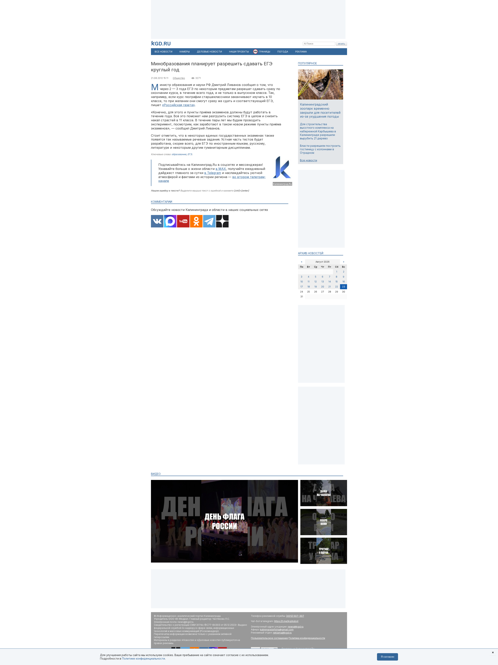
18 (308, 286)
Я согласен (387, 656)
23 (343, 286)
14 (329, 281)
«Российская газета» (178, 105)
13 (322, 281)
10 (301, 281)
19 (315, 286)
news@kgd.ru (295, 626)
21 (329, 286)
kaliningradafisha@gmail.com (277, 629)
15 (336, 281)
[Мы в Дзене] (222, 221)
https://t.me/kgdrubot (286, 621)
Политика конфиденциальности (306, 638)
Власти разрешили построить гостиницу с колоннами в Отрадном (320, 149)
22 (336, 286)
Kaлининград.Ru (282, 184)
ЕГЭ (190, 154)
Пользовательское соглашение (269, 638)
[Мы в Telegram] (209, 221)
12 (315, 281)
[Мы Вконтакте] (157, 221)
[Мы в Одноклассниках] (196, 221)
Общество (179, 78)
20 (322, 286)
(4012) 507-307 (295, 615)
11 (308, 281)
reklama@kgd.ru (282, 632)
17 (301, 286)
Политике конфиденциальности (143, 658)
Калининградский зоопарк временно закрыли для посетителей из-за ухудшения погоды (320, 110)
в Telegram (212, 173)
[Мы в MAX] (170, 221)
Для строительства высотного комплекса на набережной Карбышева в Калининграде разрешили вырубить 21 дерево (318, 131)
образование (179, 154)
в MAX (221, 169)
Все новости (308, 160)
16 (343, 281)
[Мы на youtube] (183, 221)
